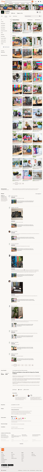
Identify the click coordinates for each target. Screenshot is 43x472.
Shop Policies (15, 16)
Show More (21, 443)
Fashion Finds (23, 3)
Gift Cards (36, 3)
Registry (32, 3)
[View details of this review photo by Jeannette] (17, 214)
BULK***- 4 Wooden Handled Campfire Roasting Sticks (5, 437)
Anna (12, 255)
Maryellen (12, 342)
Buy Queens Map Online (25, 440)
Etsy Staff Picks (11, 3)
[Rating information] (5, 13)
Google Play (10, 465)
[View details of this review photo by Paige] (17, 312)
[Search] (32, 2)
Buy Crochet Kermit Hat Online (5, 440)
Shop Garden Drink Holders (4, 435)
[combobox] (18, 2)
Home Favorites (17, 3)
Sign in (36, 1)
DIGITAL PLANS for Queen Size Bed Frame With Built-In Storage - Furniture (16, 436)
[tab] (6, 20)
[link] (14, 184)
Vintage (28, 3)
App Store (4, 465)
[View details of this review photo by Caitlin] (17, 288)
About (10, 16)
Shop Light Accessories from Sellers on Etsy (16, 441)
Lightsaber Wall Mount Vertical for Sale (36, 441)
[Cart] (40, 2)
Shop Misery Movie (24, 441)
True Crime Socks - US (35, 435)
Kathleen (12, 353)
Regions (41, 470)
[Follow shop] (40, 12)
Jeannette (12, 207)
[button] (37, 12)
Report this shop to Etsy (4, 55)
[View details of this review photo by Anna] (17, 262)
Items (2, 16)
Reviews (6, 16)
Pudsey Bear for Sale (24, 435)
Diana (12, 231)
